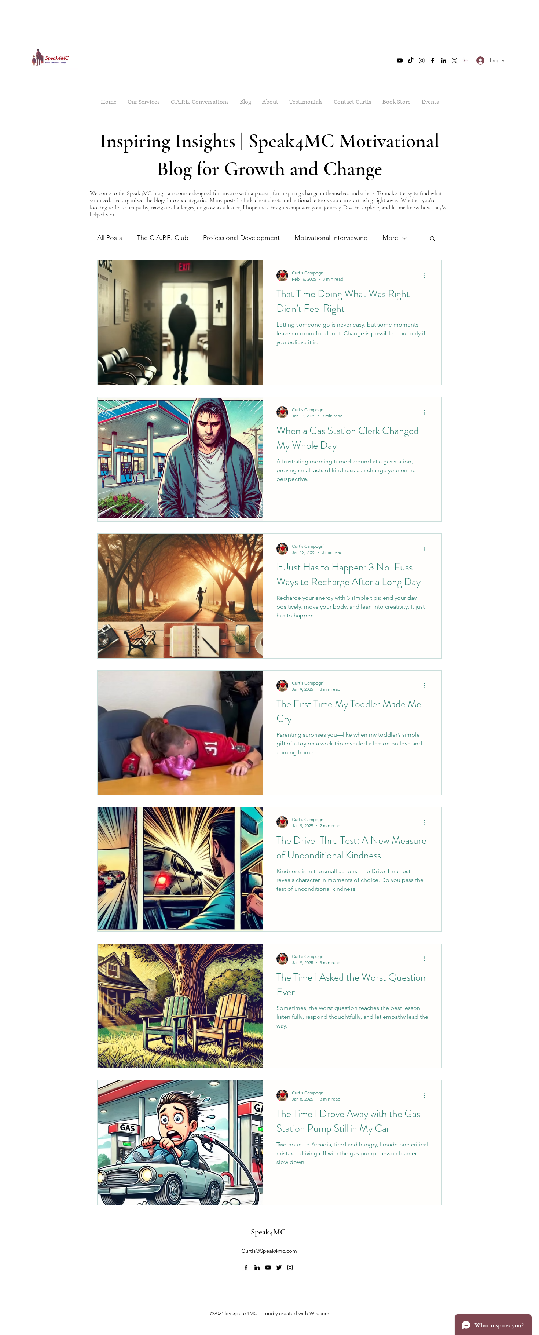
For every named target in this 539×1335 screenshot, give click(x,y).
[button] (432, 239)
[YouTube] (399, 60)
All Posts (109, 238)
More (390, 238)
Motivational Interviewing (331, 238)
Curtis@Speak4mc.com (269, 1250)
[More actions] (427, 275)
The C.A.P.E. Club (162, 238)
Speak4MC (268, 1232)
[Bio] (465, 60)
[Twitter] (454, 60)
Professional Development (241, 238)
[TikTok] (410, 60)
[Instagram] (421, 60)
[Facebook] (432, 60)
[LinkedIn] (443, 60)
